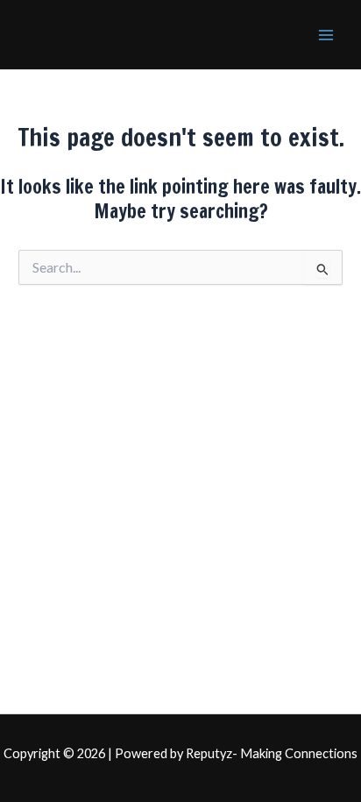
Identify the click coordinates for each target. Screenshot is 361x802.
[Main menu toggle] (325, 34)
